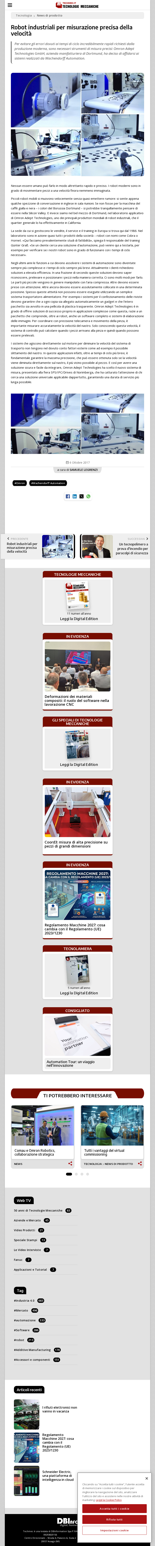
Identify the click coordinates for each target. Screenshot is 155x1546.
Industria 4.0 (29, 1300)
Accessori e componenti (37, 1360)
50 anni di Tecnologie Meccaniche (42, 1210)
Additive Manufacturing (38, 1350)
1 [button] (69, 1173)
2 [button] (76, 1173)
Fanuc (21, 1260)
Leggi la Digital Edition (79, 618)
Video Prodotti (28, 1230)
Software (27, 1330)
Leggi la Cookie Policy (109, 1500)
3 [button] (82, 1173)
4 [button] (87, 1173)
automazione (30, 1320)
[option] (77, 424)
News (18, 1164)
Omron (20, 483)
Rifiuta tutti (114, 1519)
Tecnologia (24, 15)
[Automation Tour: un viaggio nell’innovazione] (78, 1036)
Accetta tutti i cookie (114, 1508)
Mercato (26, 1310)
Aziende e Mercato (31, 1220)
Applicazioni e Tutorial (34, 1269)
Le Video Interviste (31, 1250)
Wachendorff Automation (49, 483)
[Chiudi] (146, 1478)
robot (24, 1340)
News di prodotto (49, 15)
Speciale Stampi (29, 1240)
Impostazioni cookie (114, 1530)
